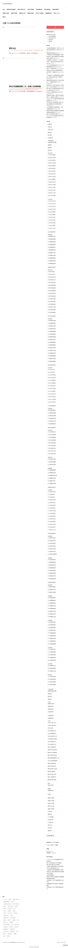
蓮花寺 (4, 933)
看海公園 (16, 926)
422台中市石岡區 (52, 388)
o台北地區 (50, 199)
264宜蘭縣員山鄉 (52, 605)
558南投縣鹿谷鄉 (52, 423)
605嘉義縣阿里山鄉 (52, 475)
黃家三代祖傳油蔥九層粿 (52, 114)
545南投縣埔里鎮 (52, 413)
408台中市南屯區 (52, 377)
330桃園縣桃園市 (52, 247)
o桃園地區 (50, 234)
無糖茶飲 (11, 922)
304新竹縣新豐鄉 (52, 285)
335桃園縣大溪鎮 (52, 255)
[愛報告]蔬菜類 (55, 9)
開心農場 (50, 135)
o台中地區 (50, 367)
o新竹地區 (50, 270)
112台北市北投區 (51, 220)
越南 (49, 783)
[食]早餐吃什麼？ (53, 38)
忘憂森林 (9, 910)
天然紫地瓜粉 (10, 906)
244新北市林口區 (52, 182)
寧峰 (14, 908)
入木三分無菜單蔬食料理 (52, 65)
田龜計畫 (11, 926)
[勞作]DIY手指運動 (39, 13)
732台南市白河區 (52, 524)
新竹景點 (15, 913)
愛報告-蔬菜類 (51, 798)
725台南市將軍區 (36, 50)
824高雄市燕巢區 (52, 546)
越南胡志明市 (51, 785)
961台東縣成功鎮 (52, 660)
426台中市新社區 (52, 396)
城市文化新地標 (16, 903)
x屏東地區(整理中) (52, 582)
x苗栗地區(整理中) (52, 365)
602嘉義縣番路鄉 (52, 470)
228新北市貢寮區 (52, 165)
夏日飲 (4, 906)
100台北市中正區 (52, 201)
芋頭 (17, 931)
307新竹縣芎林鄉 (52, 293)
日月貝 (11, 915)
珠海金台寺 (5, 926)
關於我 (4, 16)
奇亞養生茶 (10, 908)
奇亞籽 (4, 908)
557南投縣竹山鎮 (52, 421)
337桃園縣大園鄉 (52, 260)
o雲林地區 (50, 457)
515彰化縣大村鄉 (52, 451)
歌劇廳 (9, 920)
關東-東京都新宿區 (52, 763)
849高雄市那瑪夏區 (52, 554)
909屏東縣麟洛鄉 (52, 562)
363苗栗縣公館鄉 (52, 347)
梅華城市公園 (6, 917)
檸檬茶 (4, 920)
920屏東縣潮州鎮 (52, 565)
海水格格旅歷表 (52, 36)
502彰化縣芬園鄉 (52, 434)
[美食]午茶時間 (31, 9)
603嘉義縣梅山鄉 (52, 472)
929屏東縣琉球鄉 (52, 570)
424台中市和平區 (52, 394)
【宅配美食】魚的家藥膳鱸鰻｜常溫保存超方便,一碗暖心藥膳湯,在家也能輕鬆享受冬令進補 (55, 56)
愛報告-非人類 (51, 806)
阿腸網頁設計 (65, 945)
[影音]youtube (57, 13)
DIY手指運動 (50, 817)
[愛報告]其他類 (30, 13)
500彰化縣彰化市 (52, 432)
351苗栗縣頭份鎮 (52, 323)
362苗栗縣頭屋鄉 (52, 345)
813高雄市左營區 (52, 538)
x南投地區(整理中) (52, 427)
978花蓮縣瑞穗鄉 (52, 644)
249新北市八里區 (52, 187)
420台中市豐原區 (52, 383)
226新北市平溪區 (52, 163)
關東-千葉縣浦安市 (52, 777)
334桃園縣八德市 (52, 252)
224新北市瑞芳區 (52, 160)
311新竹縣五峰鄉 (51, 301)
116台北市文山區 (51, 228)
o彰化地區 (50, 430)
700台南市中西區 (52, 491)
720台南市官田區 (52, 505)
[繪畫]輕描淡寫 (48, 13)
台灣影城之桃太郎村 (7, 903)
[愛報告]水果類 (6, 13)
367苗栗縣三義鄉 (52, 358)
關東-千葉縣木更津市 (52, 755)
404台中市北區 (51, 372)
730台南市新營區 (52, 521)
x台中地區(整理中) (52, 405)
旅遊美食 (26, 50)
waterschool (15, 50)
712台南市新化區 (51, 502)
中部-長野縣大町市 (52, 730)
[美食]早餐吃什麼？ (22, 9)
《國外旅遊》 (51, 689)
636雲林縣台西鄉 (52, 459)
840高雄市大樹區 (52, 548)
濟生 (18, 920)
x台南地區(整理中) (52, 533)
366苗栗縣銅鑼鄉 (52, 356)
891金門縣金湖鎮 (52, 676)
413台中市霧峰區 (52, 380)
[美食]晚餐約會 (39, 9)
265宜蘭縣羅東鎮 (52, 608)
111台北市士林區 (51, 217)
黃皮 (4, 936)
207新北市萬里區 (52, 154)
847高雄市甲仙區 (52, 551)
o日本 (49, 721)
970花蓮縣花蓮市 (52, 622)
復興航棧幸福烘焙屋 (51, 53)
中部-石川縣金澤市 (52, 725)
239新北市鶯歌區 (52, 179)
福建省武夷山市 (51, 703)
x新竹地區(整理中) (52, 316)
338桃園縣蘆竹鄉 (52, 263)
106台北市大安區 (52, 209)
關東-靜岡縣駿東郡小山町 (53, 758)
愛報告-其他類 (51, 808)
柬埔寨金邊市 (51, 790)
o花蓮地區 (50, 620)
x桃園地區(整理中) (52, 267)
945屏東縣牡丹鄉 (52, 576)
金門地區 (50, 674)
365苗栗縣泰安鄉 (52, 353)
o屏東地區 (50, 558)
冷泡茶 (12, 901)
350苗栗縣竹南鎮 (52, 320)
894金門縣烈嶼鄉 (52, 684)
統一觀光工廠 (6, 931)
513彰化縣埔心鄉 (52, 448)
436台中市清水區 (52, 402)
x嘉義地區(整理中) (52, 487)
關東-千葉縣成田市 (52, 747)
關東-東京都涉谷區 (52, 766)
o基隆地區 (50, 585)
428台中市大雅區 (52, 399)
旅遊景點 (33, 88)
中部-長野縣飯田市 (52, 733)
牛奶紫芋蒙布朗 (6, 924)
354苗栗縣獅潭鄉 (52, 331)
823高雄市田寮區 (52, 543)
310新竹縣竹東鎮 (52, 298)
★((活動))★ (50, 137)
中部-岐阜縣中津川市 (52, 736)
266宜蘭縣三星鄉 (52, 611)
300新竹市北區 (51, 274)
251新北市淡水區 (52, 190)
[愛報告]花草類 (14, 13)
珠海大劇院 (16, 924)
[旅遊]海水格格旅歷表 (11, 9)
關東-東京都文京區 (52, 774)
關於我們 (31, 947)
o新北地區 (50, 153)
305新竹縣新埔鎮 (52, 288)
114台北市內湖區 (51, 222)
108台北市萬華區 (52, 212)
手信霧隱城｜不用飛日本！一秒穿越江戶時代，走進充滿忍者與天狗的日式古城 (55, 61)
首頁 (4, 9)
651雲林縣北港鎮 (52, 464)
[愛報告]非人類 (22, 13)
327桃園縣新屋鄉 (52, 241)
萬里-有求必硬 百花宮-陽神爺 (53, 864)
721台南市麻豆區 (51, 508)
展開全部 (49, 34)
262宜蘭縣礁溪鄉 (52, 603)
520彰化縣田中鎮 (52, 453)
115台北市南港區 (51, 225)
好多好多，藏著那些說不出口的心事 (54, 92)
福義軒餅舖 (5, 929)
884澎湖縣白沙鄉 (52, 671)
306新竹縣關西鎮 (52, 290)
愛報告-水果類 (51, 800)
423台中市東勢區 (52, 391)
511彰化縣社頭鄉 (51, 445)
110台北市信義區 (51, 214)
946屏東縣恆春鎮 (52, 578)
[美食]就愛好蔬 (47, 9)
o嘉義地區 (50, 468)
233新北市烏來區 (52, 171)
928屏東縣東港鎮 (52, 567)
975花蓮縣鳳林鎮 (52, 635)
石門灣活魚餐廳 (50, 875)
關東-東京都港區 (51, 771)
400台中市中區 (51, 369)
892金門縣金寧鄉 (52, 679)
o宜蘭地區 (50, 596)
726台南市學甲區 (52, 516)
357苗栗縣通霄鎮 (52, 334)
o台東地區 (50, 647)
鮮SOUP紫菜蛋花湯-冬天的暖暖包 (54, 863)
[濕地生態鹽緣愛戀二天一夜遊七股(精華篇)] (19, 58)
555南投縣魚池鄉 (52, 418)
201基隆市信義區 (52, 586)
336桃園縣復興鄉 (52, 258)
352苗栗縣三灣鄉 (52, 326)
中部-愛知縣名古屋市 (52, 739)
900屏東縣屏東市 (52, 559)
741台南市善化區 (52, 527)
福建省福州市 (51, 706)
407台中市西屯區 (52, 375)
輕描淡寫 (51, 39)
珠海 (12, 924)
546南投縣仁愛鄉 (52, 415)
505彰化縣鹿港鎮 (52, 437)
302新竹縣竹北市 (52, 279)
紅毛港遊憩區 (12, 929)
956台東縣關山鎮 (52, 657)
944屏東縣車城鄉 (52, 573)
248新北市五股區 (52, 184)
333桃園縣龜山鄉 (52, 250)
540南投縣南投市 (52, 410)
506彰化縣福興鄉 (52, 440)
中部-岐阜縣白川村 (52, 744)
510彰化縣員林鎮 (52, 442)
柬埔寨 (49, 788)
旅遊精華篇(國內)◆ (28, 88)
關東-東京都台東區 (52, 779)
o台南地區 (22, 89)
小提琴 (4, 910)
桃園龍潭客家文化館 (51, 67)
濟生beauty (5, 922)
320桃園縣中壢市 (52, 236)
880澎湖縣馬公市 (52, 665)
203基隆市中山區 (52, 589)
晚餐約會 (50, 814)
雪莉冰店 (12, 48)
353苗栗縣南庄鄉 (52, 328)
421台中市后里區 (52, 385)
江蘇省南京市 (51, 711)
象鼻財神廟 (10, 933)
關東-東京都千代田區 (52, 768)
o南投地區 (50, 408)
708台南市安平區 (52, 499)
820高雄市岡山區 (52, 540)
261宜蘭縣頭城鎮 (52, 600)
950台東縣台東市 (52, 649)
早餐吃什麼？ (51, 129)
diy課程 (9, 899)
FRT (64, 942)
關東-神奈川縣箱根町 (52, 752)
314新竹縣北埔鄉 (52, 309)
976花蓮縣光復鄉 (52, 638)
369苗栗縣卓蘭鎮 (52, 361)
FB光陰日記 (50, 822)
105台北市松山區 (52, 206)
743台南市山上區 (52, 529)
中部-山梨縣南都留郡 (52, 760)
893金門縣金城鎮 (52, 682)
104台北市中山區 (52, 203)
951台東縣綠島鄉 (52, 652)
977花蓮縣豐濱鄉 (52, 641)
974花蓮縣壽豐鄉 (52, 633)
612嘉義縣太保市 (52, 481)
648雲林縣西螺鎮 (52, 461)
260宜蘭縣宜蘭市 (52, 597)
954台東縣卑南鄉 (52, 654)
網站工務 (50, 825)
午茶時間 (50, 811)
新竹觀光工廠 (6, 915)
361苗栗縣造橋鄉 (52, 342)
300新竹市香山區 (52, 277)
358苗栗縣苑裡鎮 (52, 336)
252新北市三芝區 (52, 192)
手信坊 (4, 913)
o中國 (49, 702)
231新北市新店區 (51, 168)
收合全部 (53, 34)
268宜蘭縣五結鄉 (52, 614)
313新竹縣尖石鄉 (51, 307)
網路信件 (50, 830)
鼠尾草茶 (8, 936)
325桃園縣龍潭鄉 (52, 239)
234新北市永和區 (52, 173)
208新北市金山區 (52, 157)
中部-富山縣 (50, 728)
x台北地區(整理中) (52, 232)
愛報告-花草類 (51, 803)
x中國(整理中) (51, 715)
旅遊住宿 (40, 88)
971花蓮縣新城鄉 (52, 624)
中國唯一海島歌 (16, 899)
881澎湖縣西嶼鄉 (52, 668)
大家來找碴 (50, 819)
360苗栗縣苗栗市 (52, 339)
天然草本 (16, 906)
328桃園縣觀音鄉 (52, 244)
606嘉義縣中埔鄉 (52, 478)
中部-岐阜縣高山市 (52, 741)
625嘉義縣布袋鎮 (52, 483)
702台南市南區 (51, 497)
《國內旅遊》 (30, 50)
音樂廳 (15, 933)
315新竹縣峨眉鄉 (52, 312)
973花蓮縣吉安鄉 (52, 630)
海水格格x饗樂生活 (50, 835)
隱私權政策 (36, 947)
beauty (4, 899)
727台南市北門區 (34, 89)
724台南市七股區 (17, 89)
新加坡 (49, 794)
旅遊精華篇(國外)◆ (52, 691)
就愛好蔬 (50, 124)
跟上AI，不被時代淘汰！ (52, 68)
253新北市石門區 (52, 195)
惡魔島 (14, 910)
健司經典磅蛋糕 (6, 901)
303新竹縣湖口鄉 (52, 282)
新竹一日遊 (10, 913)
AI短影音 (50, 127)
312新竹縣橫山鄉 (51, 304)
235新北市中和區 (52, 176)
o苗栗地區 (50, 318)
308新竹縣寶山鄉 (52, 296)
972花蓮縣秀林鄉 (52, 627)
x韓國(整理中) (51, 718)
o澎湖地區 (50, 663)
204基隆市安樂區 (52, 592)
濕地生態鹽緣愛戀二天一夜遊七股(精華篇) (25, 86)
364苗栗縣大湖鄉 (52, 350)
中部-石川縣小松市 (52, 722)
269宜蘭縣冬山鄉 (52, 616)
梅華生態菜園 (12, 917)
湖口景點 (13, 920)
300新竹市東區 (51, 271)
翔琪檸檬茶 (12, 931)
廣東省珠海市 (51, 709)
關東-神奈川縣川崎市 (52, 749)
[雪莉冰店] (19, 27)
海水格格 (50, 827)
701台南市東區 (51, 494)
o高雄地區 (50, 536)
